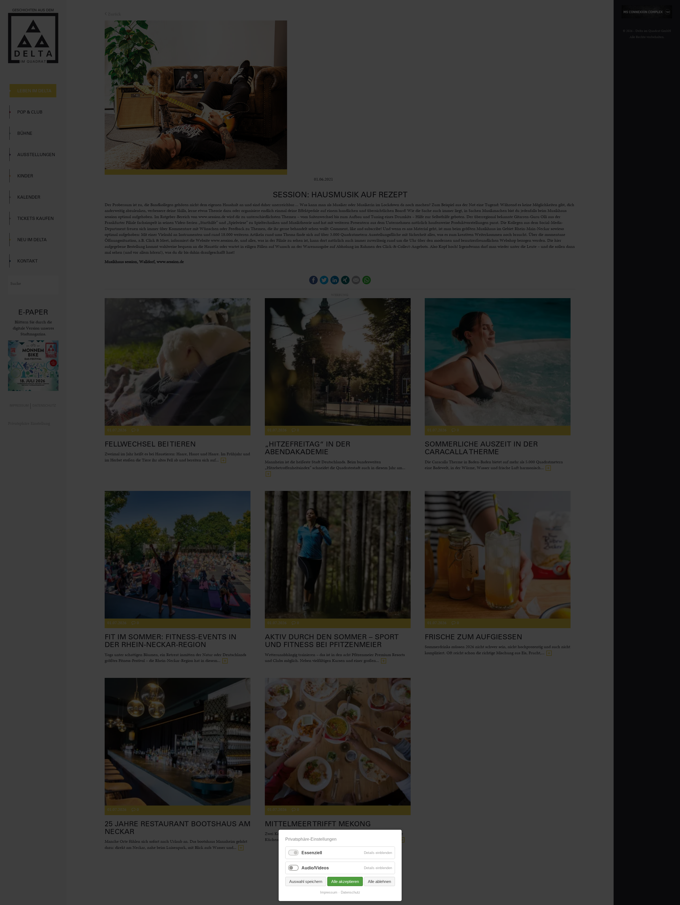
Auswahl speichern (305, 881)
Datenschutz (350, 892)
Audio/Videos (315, 868)
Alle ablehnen (379, 881)
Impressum (328, 892)
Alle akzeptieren (345, 881)
